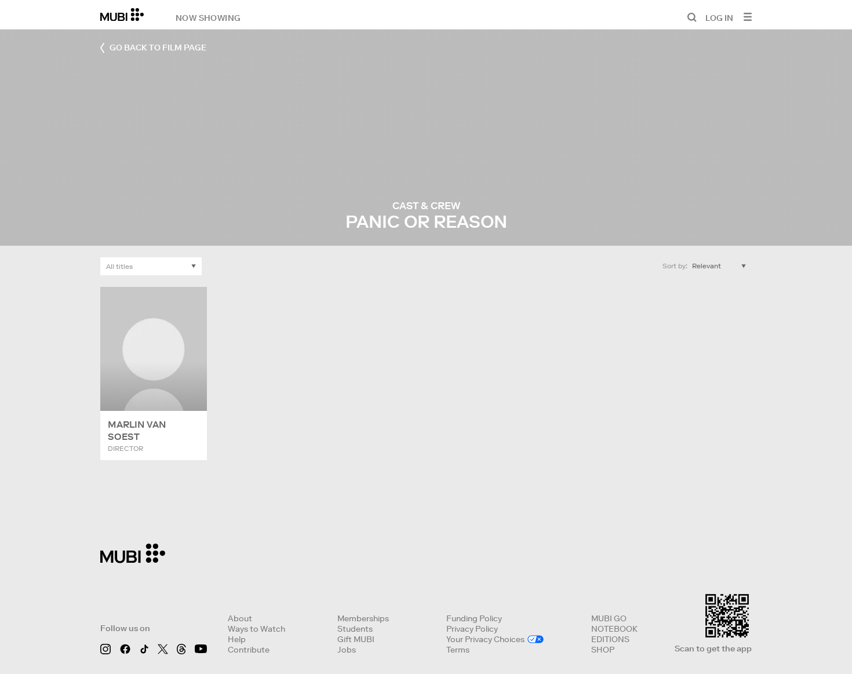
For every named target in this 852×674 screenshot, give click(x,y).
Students (355, 629)
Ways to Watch (256, 629)
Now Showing (208, 17)
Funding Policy (474, 618)
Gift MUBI (355, 639)
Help (237, 639)
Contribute (249, 649)
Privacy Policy (472, 629)
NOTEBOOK (614, 629)
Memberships (363, 618)
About (240, 618)
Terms (457, 649)
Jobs (346, 649)
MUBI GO (609, 618)
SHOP (602, 649)
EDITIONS (610, 639)
